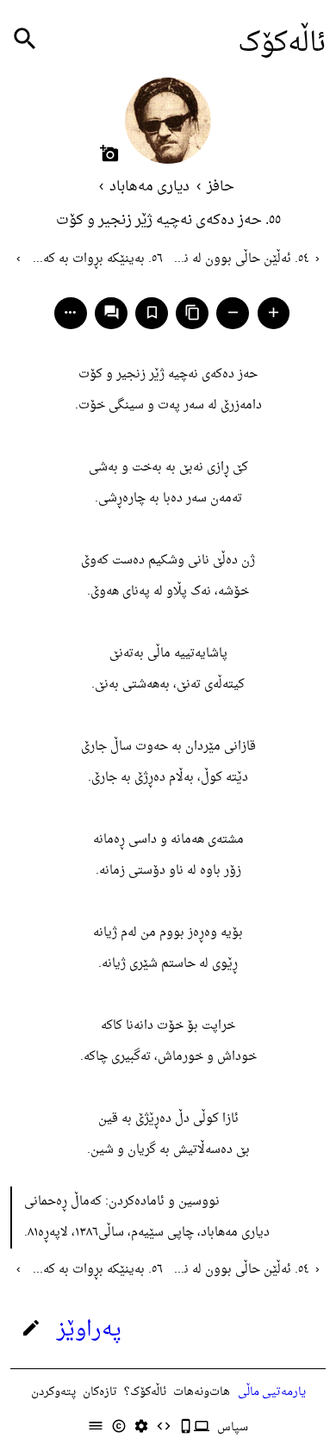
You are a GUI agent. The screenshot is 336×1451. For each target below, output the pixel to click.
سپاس (232, 1427)
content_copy (192, 312)
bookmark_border (152, 312)
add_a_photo (109, 153)
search (25, 39)
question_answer (111, 312)
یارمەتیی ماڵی (272, 1392)
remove (233, 312)
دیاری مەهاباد (149, 187)
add (273, 312)
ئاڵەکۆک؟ (145, 1392)
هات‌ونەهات (201, 1392)
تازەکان (100, 1392)
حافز (220, 187)
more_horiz (70, 312)
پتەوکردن (53, 1392)
